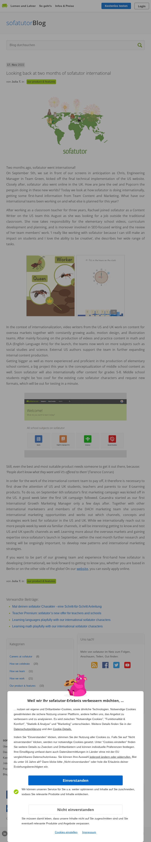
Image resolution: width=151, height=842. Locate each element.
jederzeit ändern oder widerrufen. (110, 756)
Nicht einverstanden (75, 809)
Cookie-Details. (62, 729)
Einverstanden (75, 780)
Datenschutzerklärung (27, 729)
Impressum (89, 832)
